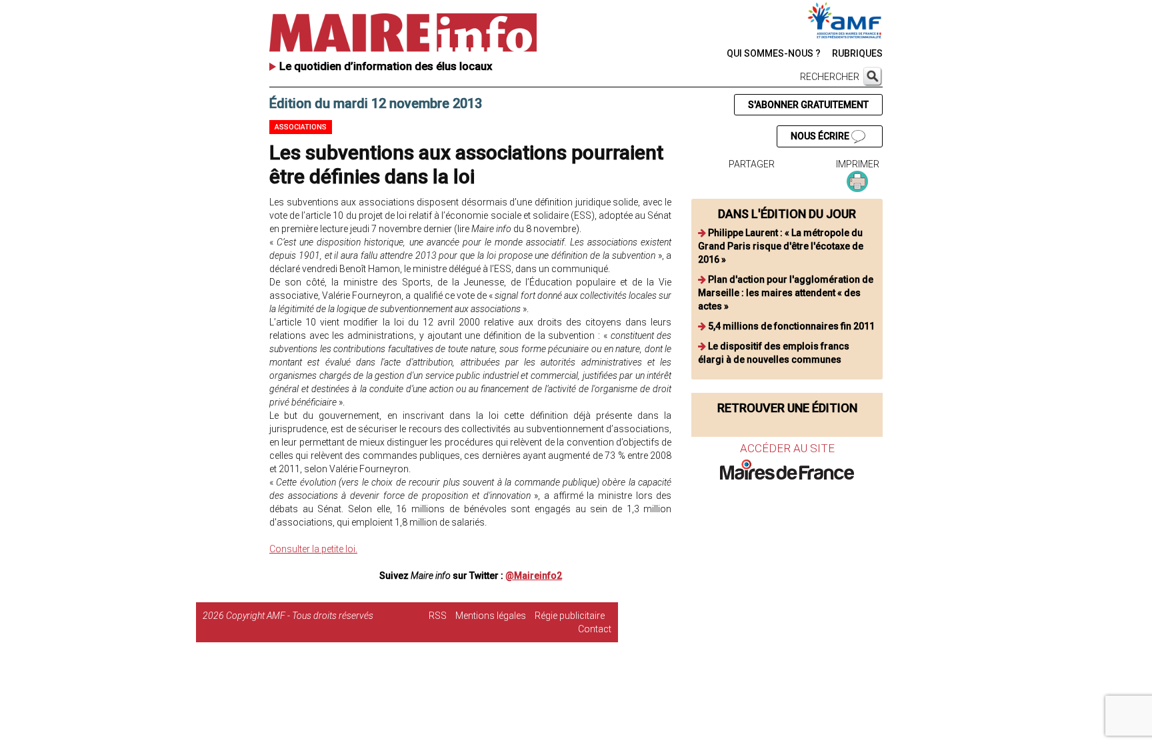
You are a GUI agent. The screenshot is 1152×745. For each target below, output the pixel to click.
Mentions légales (490, 615)
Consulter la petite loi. (313, 549)
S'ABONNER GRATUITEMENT (808, 104)
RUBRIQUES (857, 53)
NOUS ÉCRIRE (821, 136)
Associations (301, 127)
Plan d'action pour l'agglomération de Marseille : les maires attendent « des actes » (785, 292)
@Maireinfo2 (533, 575)
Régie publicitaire (570, 615)
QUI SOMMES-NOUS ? (774, 53)
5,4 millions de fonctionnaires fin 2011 (791, 326)
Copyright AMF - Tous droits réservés (299, 615)
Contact (594, 629)
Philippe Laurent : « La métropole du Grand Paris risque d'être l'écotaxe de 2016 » (780, 246)
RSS (438, 615)
